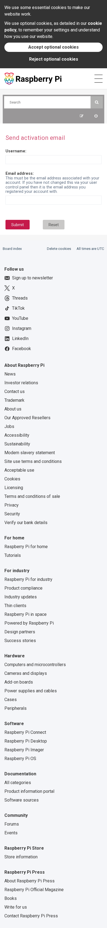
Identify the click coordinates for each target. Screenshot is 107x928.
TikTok (18, 308)
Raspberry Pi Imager (24, 749)
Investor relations (21, 382)
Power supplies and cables (30, 690)
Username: (15, 151)
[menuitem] (96, 116)
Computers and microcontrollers (35, 664)
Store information (21, 856)
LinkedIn (20, 338)
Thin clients (15, 605)
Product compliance (23, 588)
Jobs (9, 426)
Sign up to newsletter (32, 277)
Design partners (19, 631)
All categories (17, 782)
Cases (10, 699)
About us (12, 409)
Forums (11, 824)
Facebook (21, 348)
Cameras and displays (25, 673)
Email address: (19, 173)
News (10, 374)
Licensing (13, 487)
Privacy (11, 505)
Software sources (21, 800)
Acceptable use (19, 470)
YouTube (20, 318)
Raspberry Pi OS (20, 758)
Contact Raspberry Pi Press (31, 915)
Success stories (20, 640)
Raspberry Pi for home (26, 546)
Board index (12, 249)
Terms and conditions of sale (32, 496)
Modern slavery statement (29, 452)
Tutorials (12, 555)
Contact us (14, 391)
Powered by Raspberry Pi (29, 623)
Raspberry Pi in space (25, 614)
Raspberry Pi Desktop (25, 741)
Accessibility (16, 435)
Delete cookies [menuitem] (59, 249)
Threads (20, 298)
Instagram (21, 328)
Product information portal (29, 791)
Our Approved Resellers (27, 417)
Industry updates (20, 596)
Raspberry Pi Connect (25, 732)
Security (12, 513)
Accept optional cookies (53, 47)
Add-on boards (18, 682)
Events (11, 832)
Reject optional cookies (53, 59)
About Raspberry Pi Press (29, 880)
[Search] (97, 102)
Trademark (14, 400)
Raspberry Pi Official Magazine (34, 889)
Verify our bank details (25, 522)
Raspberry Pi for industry (28, 579)
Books (10, 898)
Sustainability (17, 444)
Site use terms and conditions (33, 461)
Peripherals (15, 708)
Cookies (12, 478)
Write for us (15, 907)
